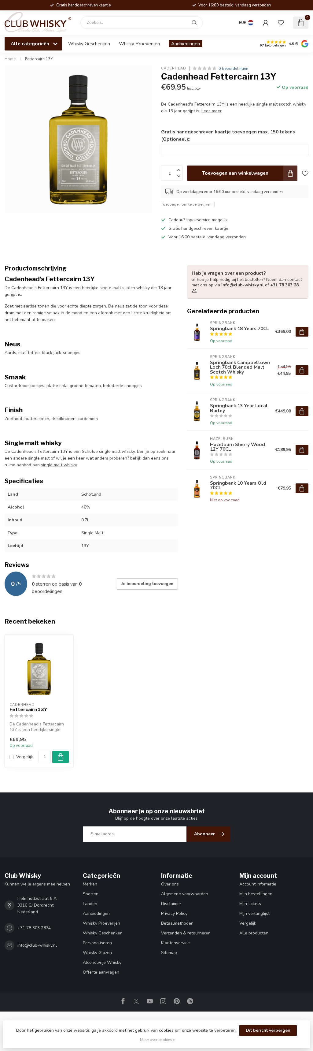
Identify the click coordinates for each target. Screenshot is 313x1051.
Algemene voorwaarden (184, 894)
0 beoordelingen (233, 68)
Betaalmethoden (177, 923)
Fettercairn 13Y (39, 59)
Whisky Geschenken (89, 43)
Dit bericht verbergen (268, 1030)
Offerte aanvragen (101, 972)
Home (10, 59)
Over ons (170, 884)
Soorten (90, 894)
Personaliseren (97, 943)
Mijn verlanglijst (254, 913)
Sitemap (169, 953)
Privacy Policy (174, 913)
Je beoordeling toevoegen (147, 584)
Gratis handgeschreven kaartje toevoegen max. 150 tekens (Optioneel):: (228, 135)
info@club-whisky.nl (242, 285)
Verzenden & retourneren (186, 933)
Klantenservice (175, 943)
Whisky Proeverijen (139, 43)
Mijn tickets (250, 904)
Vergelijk (24, 757)
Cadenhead (173, 68)
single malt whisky (59, 465)
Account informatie (257, 884)
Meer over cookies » (157, 1039)
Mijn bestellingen (255, 894)
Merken (90, 884)
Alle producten (253, 933)
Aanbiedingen (185, 43)
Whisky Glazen (97, 953)
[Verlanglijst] (281, 23)
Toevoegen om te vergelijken (186, 204)
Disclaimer (171, 904)
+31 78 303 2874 (34, 928)
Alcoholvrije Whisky (102, 962)
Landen (90, 904)
